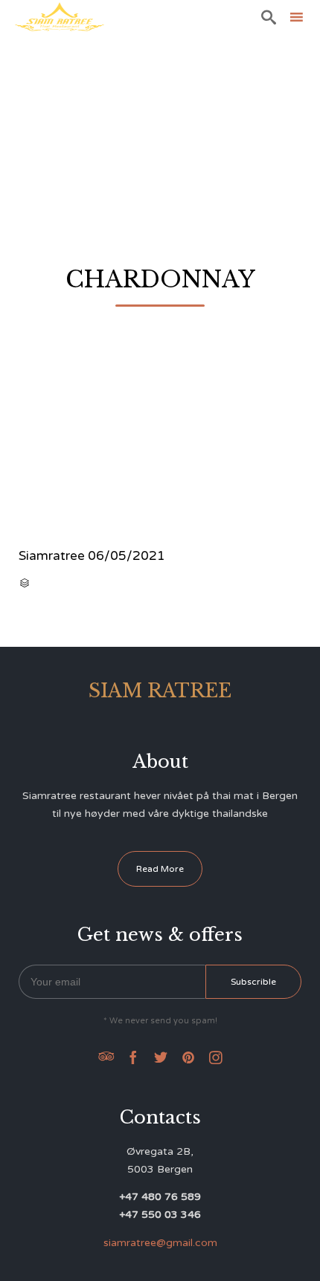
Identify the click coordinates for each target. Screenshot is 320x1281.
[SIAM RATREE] (59, 16)
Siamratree (52, 556)
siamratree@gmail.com (160, 1242)
